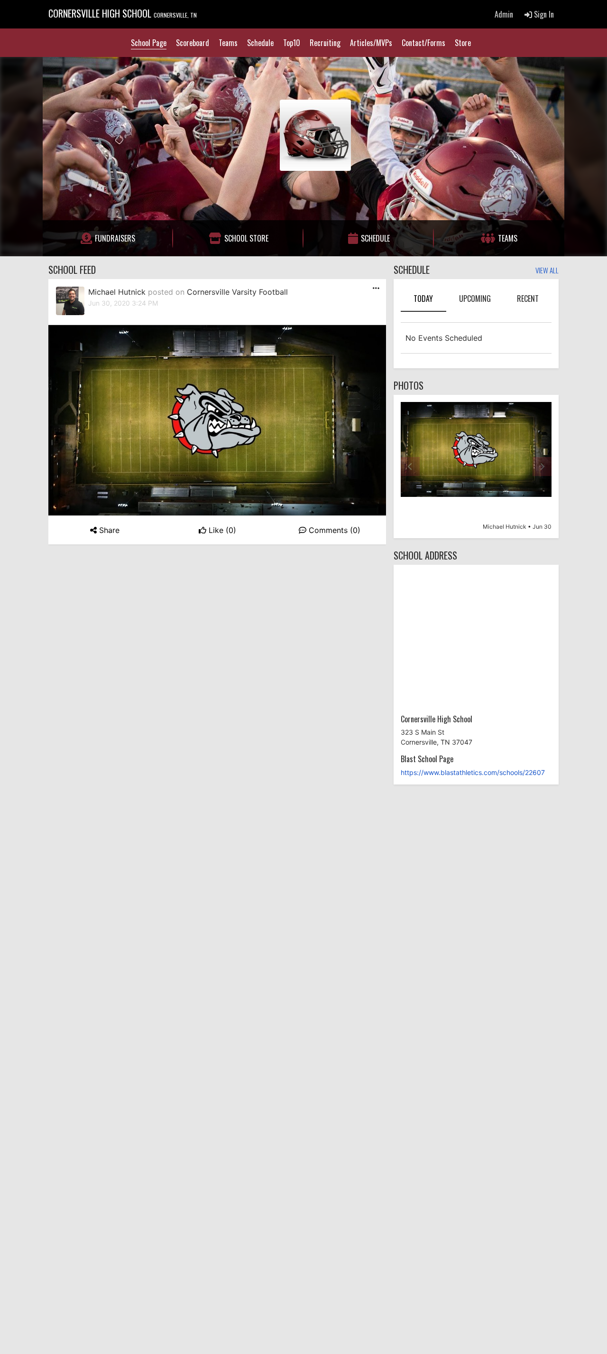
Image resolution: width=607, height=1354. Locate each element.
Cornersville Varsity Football (237, 292)
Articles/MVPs (371, 42)
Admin (504, 14)
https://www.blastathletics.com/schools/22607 (473, 772)
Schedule (260, 42)
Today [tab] (423, 298)
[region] (476, 466)
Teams (228, 42)
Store (463, 42)
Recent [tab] (528, 298)
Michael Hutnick (117, 292)
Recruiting (325, 42)
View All (547, 271)
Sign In (543, 14)
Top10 (291, 42)
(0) (222, 530)
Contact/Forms (423, 42)
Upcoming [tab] (475, 298)
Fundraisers (115, 238)
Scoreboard (192, 42)
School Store (246, 238)
